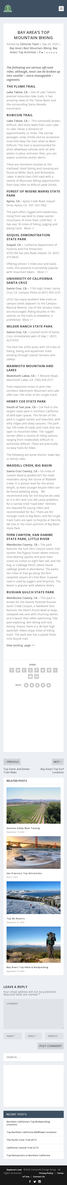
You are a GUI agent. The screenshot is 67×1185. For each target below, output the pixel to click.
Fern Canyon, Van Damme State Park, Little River (30, 537)
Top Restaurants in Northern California (28, 1155)
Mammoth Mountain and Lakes (30, 368)
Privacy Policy (46, 1173)
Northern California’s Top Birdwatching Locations (28, 1123)
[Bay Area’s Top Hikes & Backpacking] (34, 945)
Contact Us (39, 1176)
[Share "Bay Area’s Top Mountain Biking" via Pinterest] (37, 670)
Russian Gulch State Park (30, 592)
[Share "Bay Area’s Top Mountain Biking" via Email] (30, 676)
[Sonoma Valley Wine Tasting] (34, 805)
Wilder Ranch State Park (30, 326)
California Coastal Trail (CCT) (23, 1147)
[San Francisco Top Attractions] (34, 852)
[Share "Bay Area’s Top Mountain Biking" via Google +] (24, 670)
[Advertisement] (33, 721)
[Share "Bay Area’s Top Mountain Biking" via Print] (37, 676)
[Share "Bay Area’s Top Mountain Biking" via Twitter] (18, 670)
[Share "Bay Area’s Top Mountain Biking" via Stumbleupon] (55, 670)
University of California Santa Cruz (30, 280)
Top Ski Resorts (16, 918)
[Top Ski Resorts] (34, 897)
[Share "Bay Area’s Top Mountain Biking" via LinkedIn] (43, 670)
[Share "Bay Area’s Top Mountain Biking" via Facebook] (12, 670)
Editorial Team (29, 44)
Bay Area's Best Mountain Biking (30, 48)
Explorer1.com (14, 1169)
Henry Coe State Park (26, 401)
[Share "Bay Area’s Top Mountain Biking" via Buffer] (49, 670)
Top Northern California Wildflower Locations (31, 1132)
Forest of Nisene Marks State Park (33, 193)
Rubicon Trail (20, 115)
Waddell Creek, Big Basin (29, 465)
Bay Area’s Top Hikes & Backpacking (27, 967)
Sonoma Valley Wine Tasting (23, 828)
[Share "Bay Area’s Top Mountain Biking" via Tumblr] (30, 670)
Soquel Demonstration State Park (28, 237)
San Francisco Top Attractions (24, 873)
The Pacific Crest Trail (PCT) (22, 1139)
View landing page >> (21, 645)
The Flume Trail (21, 86)
